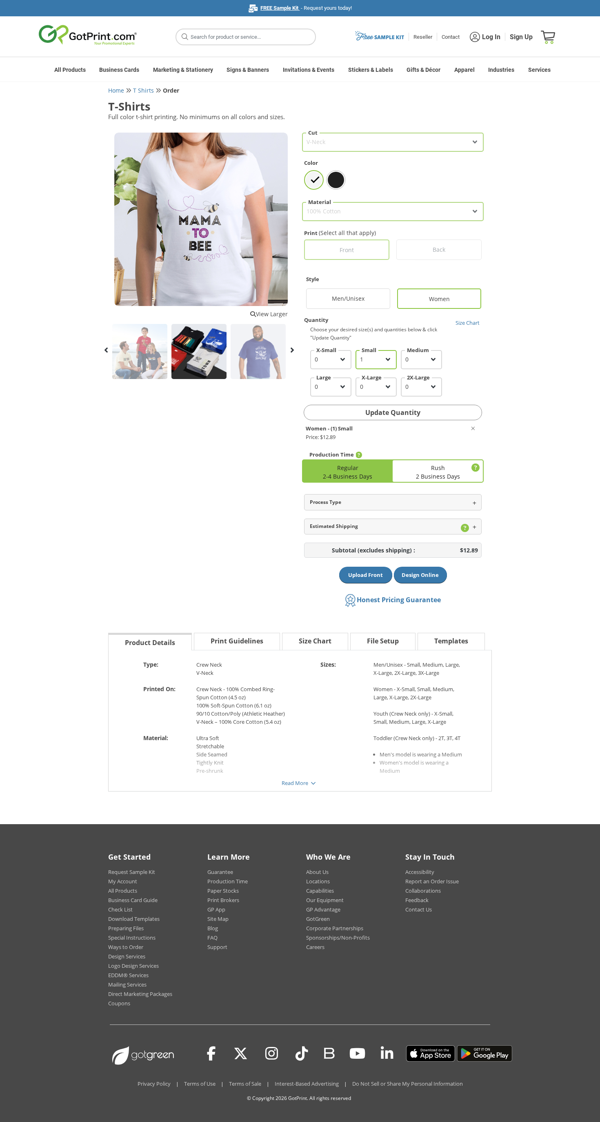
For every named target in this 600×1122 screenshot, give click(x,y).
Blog (212, 928)
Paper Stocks (223, 890)
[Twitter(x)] (240, 1053)
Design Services (126, 956)
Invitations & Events (308, 70)
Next (292, 350)
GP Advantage (323, 909)
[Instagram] (271, 1053)
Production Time (227, 881)
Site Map (218, 918)
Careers (315, 947)
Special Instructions (132, 937)
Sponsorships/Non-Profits (338, 937)
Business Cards (119, 70)
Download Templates (134, 918)
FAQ (212, 937)
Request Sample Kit (131, 872)
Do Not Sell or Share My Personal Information (407, 1083)
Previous (106, 350)
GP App (216, 909)
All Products (70, 70)
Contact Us (418, 909)
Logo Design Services (133, 965)
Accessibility (419, 872)
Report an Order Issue (432, 881)
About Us (317, 872)
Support (217, 947)
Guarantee (220, 872)
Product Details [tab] (150, 642)
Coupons (119, 1003)
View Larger (272, 314)
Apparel (464, 70)
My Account (122, 881)
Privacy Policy (154, 1083)
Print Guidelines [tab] (237, 640)
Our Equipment (325, 900)
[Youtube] (357, 1053)
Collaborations (423, 890)
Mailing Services (127, 984)
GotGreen (318, 918)
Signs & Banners (248, 70)
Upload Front (365, 575)
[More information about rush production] (474, 467)
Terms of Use (200, 1083)
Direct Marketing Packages (140, 994)
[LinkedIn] (387, 1053)
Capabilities (320, 890)
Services (539, 70)
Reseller (422, 37)
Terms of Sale (245, 1083)
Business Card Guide (133, 900)
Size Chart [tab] (315, 640)
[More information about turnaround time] (358, 455)
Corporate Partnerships (334, 928)
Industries (501, 70)
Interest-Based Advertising (307, 1083)
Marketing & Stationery (183, 70)
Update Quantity (392, 412)
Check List (120, 909)
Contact (451, 37)
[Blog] (329, 1053)
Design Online (420, 575)
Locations (318, 881)
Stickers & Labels (370, 70)
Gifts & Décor (423, 70)
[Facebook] (211, 1053)
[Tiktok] (301, 1053)
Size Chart (468, 322)
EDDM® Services (128, 975)
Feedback (417, 900)
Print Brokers (223, 900)
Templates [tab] (451, 640)
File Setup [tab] (383, 640)
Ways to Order (125, 947)
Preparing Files (126, 928)
